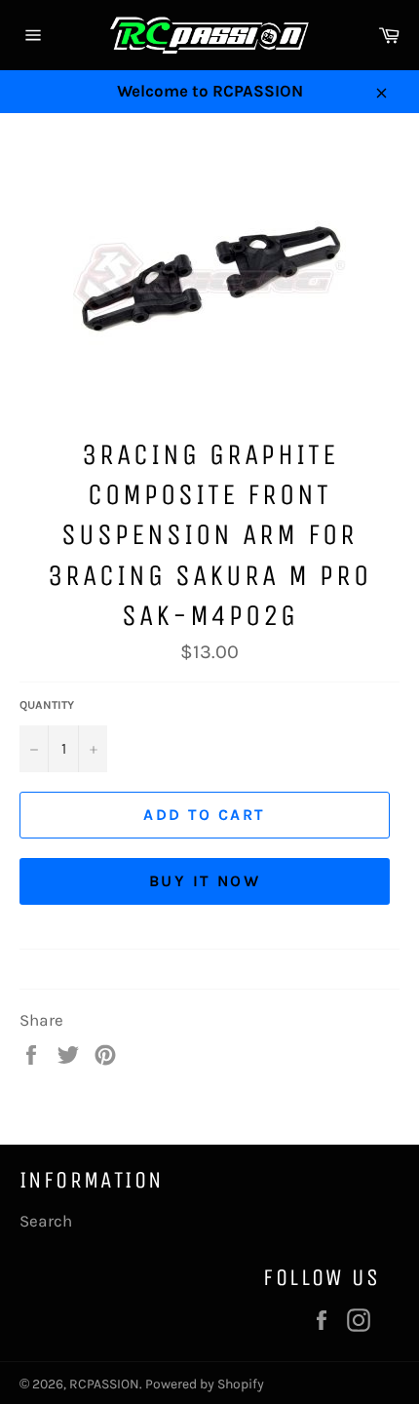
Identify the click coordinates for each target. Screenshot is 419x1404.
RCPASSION (104, 1384)
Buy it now (204, 881)
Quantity (46, 705)
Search (45, 1220)
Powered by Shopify (204, 1384)
